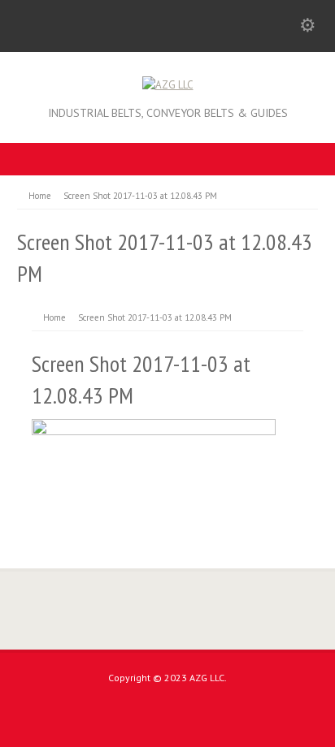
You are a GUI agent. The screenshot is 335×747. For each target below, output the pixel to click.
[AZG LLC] (168, 85)
